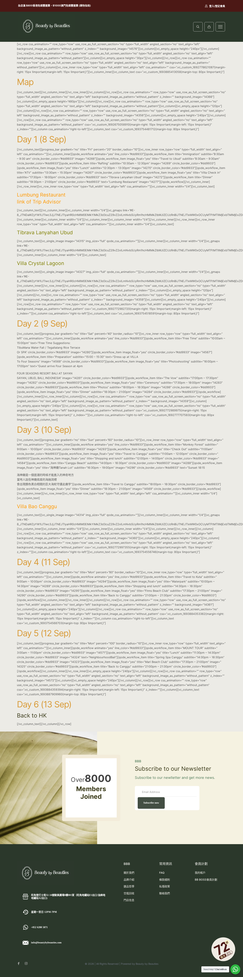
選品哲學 (129, 886)
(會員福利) (65, 5)
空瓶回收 (129, 893)
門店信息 (129, 900)
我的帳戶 (200, 872)
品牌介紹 (129, 879)
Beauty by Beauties (147, 963)
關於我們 (129, 872)
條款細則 (164, 879)
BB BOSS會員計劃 (206, 879)
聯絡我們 (164, 893)
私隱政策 (164, 886)
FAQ (162, 872)
